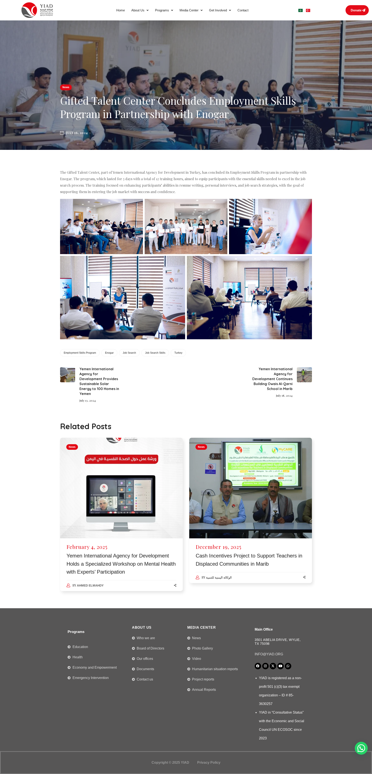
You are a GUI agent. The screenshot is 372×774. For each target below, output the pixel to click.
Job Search (129, 352)
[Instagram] (265, 666)
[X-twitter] (273, 666)
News (65, 87)
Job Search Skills (155, 352)
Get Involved (218, 10)
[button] (140, 10)
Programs (162, 10)
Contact (242, 10)
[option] (121, 519)
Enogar (109, 352)
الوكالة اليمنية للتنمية (219, 577)
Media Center (189, 10)
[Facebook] (258, 666)
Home (120, 10)
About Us (137, 10)
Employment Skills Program (80, 352)
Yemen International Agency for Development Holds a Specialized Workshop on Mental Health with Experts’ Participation (121, 563)
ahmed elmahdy (90, 585)
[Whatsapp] (288, 666)
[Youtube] (280, 666)
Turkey (178, 352)
